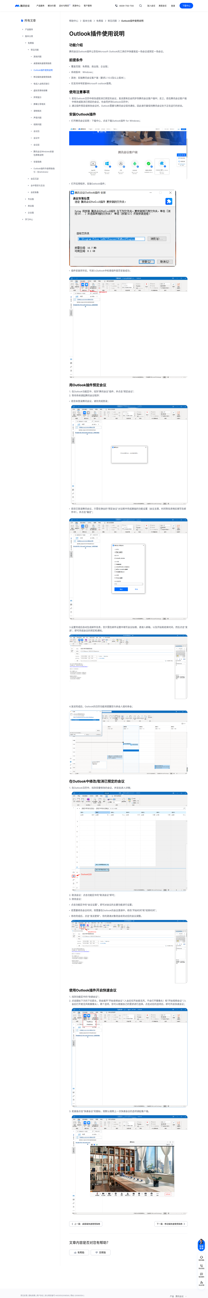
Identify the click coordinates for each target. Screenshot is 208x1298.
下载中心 (186, 5)
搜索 (140, 5)
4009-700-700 (126, 6)
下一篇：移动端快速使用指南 (169, 1224)
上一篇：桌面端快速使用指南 (87, 1224)
